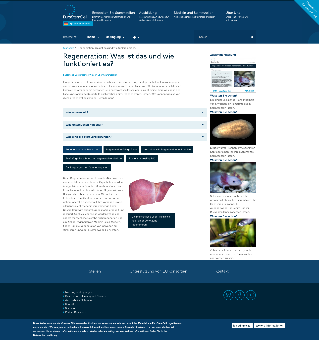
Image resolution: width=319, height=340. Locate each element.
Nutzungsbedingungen (78, 292)
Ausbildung (148, 13)
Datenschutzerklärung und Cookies (85, 296)
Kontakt (222, 271)
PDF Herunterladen (222, 91)
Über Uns (232, 13)
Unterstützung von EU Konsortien (158, 271)
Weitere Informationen (269, 325)
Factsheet (68, 74)
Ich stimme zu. (242, 325)
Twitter (228, 295)
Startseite (68, 48)
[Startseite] (75, 12)
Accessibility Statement (79, 300)
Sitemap (70, 308)
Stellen (95, 271)
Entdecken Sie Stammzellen (113, 13)
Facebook (240, 295)
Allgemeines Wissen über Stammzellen (96, 74)
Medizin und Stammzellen (193, 13)
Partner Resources (75, 312)
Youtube (251, 295)
